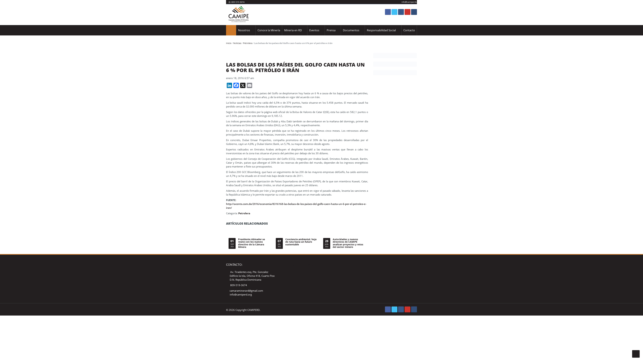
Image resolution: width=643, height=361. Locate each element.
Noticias (237, 43)
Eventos (314, 30)
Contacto (409, 30)
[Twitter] (394, 12)
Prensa (331, 30)
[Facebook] (388, 12)
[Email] (414, 12)
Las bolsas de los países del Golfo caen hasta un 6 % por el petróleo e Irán (295, 67)
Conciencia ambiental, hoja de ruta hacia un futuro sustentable (300, 242)
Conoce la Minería (269, 30)
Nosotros (244, 30)
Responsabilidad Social (381, 30)
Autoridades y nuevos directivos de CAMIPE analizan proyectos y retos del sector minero (348, 243)
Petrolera (247, 43)
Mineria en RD (293, 30)
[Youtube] (407, 12)
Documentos (351, 30)
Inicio (228, 43)
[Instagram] (401, 12)
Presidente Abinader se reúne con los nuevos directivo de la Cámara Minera (251, 243)
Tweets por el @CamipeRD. (306, 265)
